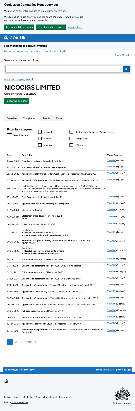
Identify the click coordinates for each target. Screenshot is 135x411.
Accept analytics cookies (19, 27)
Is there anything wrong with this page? (113, 369)
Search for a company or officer (21, 60)
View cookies (75, 27)
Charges (48, 145)
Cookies (17, 397)
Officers (79, 145)
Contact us (28, 397)
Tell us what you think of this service (20, 369)
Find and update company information (25, 45)
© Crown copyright (122, 403)
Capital (47, 138)
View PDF (111, 160)
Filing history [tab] (30, 118)
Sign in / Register (123, 55)
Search (126, 69)
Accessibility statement (46, 397)
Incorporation (81, 138)
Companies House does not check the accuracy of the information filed (36, 51)
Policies (7, 397)
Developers (64, 397)
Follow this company (17, 100)
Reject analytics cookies (51, 27)
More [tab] (59, 118)
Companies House (19, 402)
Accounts (48, 132)
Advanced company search (18, 79)
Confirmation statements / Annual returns (94, 132)
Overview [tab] (12, 118)
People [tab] (46, 118)
